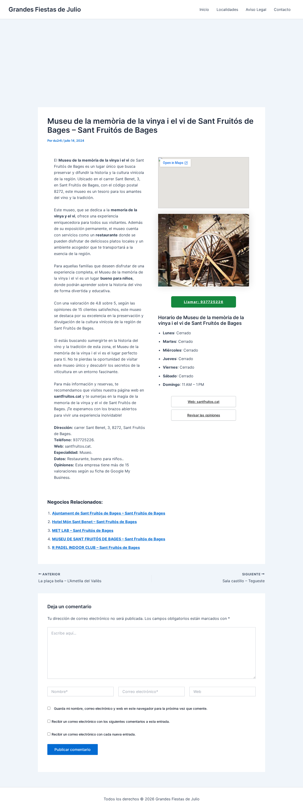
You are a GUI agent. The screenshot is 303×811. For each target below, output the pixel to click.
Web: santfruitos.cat (203, 402)
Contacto (282, 9)
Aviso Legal (256, 9)
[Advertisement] (151, 55)
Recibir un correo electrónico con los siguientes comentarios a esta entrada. (111, 721)
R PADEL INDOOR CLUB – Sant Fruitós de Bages (96, 547)
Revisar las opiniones (203, 415)
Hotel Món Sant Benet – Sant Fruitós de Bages (94, 521)
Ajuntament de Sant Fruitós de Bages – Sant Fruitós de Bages (108, 513)
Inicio (204, 9)
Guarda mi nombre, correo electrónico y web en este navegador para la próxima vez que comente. (130, 708)
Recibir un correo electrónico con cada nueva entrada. (94, 734)
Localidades (227, 9)
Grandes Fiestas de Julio (45, 9)
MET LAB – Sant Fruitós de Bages (82, 530)
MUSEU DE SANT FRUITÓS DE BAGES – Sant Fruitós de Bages (108, 539)
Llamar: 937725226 (203, 302)
